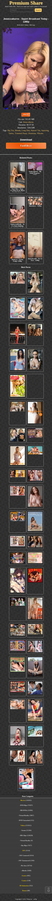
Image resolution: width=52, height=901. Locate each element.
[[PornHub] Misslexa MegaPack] (35, 308)
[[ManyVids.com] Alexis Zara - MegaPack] (35, 757)
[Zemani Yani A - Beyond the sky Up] (35, 522)
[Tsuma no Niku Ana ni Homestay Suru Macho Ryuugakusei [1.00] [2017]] (17, 308)
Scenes (23, 830)
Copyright (18, 899)
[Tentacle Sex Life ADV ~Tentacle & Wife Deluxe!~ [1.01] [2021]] (35, 558)
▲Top (35, 899)
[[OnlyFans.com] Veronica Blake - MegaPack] (17, 757)
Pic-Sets (23, 865)
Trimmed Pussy (21, 133)
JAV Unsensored (24, 860)
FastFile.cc (26, 145)
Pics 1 (25, 115)
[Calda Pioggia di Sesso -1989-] (35, 630)
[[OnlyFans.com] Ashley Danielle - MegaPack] (17, 282)
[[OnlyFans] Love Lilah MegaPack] (35, 497)
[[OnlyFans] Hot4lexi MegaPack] (17, 360)
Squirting (45, 130)
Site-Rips (24, 845)
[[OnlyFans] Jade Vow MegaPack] (17, 736)
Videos (26, 25)
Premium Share (26, 3)
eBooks (24, 870)
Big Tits (10, 130)
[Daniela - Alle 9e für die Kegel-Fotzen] (35, 334)
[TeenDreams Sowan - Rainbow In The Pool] (35, 710)
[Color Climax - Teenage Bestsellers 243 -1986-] (35, 386)
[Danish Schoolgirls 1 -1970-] (17, 646)
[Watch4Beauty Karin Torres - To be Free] (35, 667)
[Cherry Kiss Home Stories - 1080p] (17, 710)
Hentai (24, 890)
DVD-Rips (23, 805)
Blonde (18, 130)
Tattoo (11, 133)
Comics (24, 880)
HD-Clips (32, 25)
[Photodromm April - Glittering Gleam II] (35, 608)
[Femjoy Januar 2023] (17, 476)
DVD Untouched (24, 820)
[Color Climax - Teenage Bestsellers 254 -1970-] (17, 542)
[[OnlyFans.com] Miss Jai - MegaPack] (17, 435)
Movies (22, 800)
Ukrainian (32, 133)
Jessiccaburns (28, 122)
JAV (23, 850)
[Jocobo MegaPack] (17, 630)
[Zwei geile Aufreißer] (35, 736)
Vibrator (40, 133)
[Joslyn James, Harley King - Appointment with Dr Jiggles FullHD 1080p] (35, 688)
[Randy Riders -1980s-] (17, 667)
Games (24, 875)
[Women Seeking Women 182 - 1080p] (35, 435)
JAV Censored (24, 855)
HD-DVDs (23, 810)
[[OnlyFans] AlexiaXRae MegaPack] (35, 282)
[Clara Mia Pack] (17, 456)
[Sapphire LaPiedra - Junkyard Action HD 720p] (35, 360)
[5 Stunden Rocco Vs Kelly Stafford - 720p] (17, 688)
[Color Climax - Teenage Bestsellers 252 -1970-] (17, 497)
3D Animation (24, 885)
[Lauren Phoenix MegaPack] (17, 334)
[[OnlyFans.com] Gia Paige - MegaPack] (35, 542)
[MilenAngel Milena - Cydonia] (17, 386)
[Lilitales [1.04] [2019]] (17, 608)
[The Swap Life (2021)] (26, 779)
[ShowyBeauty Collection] (35, 476)
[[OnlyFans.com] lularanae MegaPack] (17, 413)
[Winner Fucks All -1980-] (35, 580)
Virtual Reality (24, 815)
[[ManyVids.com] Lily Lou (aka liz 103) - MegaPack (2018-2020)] (35, 646)
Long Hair (26, 130)
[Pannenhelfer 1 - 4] (17, 522)
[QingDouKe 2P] (35, 413)
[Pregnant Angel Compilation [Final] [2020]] (17, 558)
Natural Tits (35, 130)
